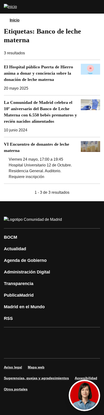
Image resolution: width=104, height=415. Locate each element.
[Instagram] (25, 336)
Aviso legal (13, 367)
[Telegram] (39, 349)
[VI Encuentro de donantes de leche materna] (52, 160)
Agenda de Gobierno (25, 260)
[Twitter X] (39, 336)
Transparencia (18, 283)
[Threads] (54, 349)
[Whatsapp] (83, 336)
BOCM (10, 237)
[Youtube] (54, 336)
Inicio (15, 20)
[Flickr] (25, 349)
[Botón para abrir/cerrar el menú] (97, 7)
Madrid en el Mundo (24, 306)
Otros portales (16, 389)
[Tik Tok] (10, 349)
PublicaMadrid (19, 295)
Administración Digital (27, 272)
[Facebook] (10, 336)
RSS (8, 318)
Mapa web (36, 367)
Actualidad (15, 248)
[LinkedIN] (68, 336)
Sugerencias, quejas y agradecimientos (36, 378)
